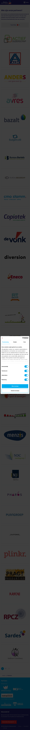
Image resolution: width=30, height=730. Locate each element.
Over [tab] (24, 342)
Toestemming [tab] (5, 342)
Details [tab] (15, 342)
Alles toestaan (15, 386)
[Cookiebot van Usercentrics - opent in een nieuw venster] (22, 338)
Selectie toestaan (15, 390)
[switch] (26, 371)
